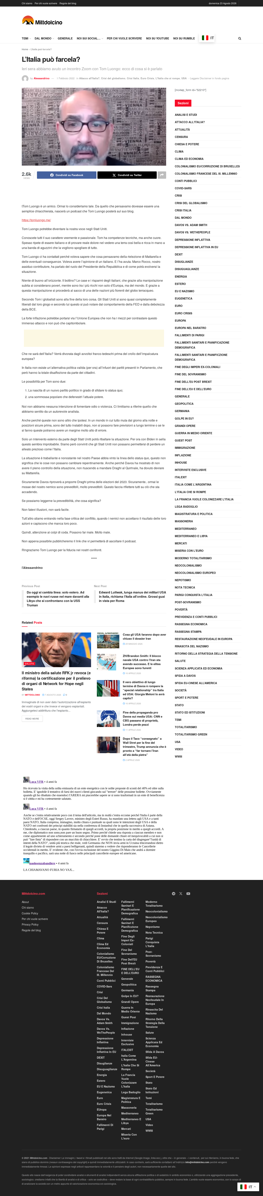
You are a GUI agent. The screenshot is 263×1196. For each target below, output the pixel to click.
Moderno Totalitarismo (193, 558)
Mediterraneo (186, 529)
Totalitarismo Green (191, 734)
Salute (29, 663)
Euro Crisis (147, 78)
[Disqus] (94, 823)
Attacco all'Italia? (89, 78)
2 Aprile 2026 (132, 759)
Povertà (181, 609)
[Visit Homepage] (42, 20)
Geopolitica (184, 404)
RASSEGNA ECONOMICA (191, 624)
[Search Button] (239, 38)
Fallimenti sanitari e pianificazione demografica (202, 345)
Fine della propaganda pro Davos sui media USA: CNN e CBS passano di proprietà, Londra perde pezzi (142, 718)
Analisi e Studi (186, 115)
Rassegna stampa (188, 631)
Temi (25, 38)
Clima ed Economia (189, 159)
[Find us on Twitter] (181, 893)
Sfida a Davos (185, 676)
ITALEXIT (181, 477)
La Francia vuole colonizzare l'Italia (204, 499)
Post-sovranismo (188, 602)
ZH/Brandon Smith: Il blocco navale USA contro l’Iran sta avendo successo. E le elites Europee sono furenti (142, 662)
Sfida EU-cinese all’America (196, 683)
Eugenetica (183, 298)
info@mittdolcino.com (197, 1162)
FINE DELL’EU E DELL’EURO (193, 389)
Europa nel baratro (190, 328)
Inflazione (183, 455)
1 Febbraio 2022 (66, 78)
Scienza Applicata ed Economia (198, 668)
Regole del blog (67, 3)
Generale (65, 38)
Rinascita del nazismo (192, 646)
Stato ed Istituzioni (190, 712)
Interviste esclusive (190, 470)
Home (25, 49)
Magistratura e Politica (194, 514)
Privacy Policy (30, 924)
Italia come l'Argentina (193, 484)
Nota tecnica (185, 587)
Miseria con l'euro (189, 551)
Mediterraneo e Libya (191, 536)
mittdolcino (32, 694)
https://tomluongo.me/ (36, 220)
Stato (179, 705)
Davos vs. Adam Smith (191, 225)
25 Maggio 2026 (133, 643)
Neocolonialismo (188, 565)
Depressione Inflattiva (192, 240)
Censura (181, 137)
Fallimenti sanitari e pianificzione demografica (201, 357)
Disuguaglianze (187, 269)
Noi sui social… (89, 38)
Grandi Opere (185, 426)
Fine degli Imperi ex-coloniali (197, 367)
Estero (180, 284)
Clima (179, 151)
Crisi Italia (133, 78)
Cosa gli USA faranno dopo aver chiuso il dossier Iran (144, 636)
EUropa (180, 320)
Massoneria (184, 521)
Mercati (181, 543)
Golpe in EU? (184, 418)
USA (184, 78)
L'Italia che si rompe (168, 78)
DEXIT (179, 254)
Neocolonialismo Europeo (195, 573)
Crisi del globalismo (113, 78)
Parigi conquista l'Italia (193, 595)
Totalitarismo (186, 727)
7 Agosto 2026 (52, 694)
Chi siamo (27, 3)
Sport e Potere (186, 697)
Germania (182, 411)
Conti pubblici (186, 181)
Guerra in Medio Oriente (193, 433)
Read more (34, 718)
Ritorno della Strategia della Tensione (206, 653)
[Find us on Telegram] (173, 893)
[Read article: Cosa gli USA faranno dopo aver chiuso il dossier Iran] (108, 641)
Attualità (182, 129)
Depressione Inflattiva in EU (196, 247)
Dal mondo (43, 38)
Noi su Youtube (157, 38)
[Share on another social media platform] (162, 175)
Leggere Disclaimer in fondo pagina (209, 78)
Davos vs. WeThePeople (192, 232)
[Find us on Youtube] (188, 893)
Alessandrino (41, 78)
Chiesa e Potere (187, 144)
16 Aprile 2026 (133, 673)
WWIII (178, 756)
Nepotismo (183, 580)
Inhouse (181, 462)
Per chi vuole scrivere (46, 3)
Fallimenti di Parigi (189, 335)
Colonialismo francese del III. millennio (206, 173)
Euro (179, 306)
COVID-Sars (183, 188)
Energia (181, 276)
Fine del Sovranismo (190, 374)
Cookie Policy (30, 913)
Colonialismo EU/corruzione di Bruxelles (207, 166)
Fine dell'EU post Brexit (193, 382)
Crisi (178, 195)
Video (179, 749)
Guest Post (183, 440)
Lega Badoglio (186, 506)
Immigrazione (185, 448)
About (25, 902)
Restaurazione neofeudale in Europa (203, 639)
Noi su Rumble (184, 38)
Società (181, 690)
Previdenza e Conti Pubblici (196, 617)
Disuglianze (184, 262)
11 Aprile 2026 (133, 729)
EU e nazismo (184, 291)
